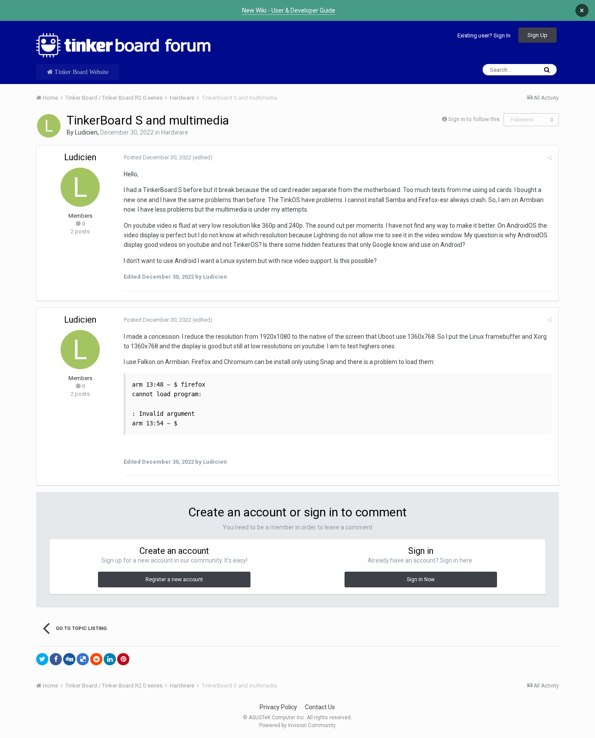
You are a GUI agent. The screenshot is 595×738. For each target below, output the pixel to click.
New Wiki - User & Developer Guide (288, 10)
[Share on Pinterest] (123, 659)
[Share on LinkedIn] (110, 659)
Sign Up (537, 35)
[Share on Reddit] (96, 659)
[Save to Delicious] (83, 659)
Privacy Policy (278, 707)
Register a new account (174, 579)
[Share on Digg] (69, 659)
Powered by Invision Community (297, 725)
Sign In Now (421, 579)
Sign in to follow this (474, 119)
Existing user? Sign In (483, 35)
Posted (157, 157)
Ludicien (86, 132)
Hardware (174, 132)
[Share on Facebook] (56, 659)
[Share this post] (549, 158)
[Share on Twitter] (42, 659)
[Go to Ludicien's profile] (49, 126)
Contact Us (320, 707)
